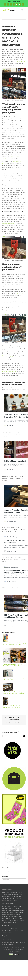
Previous (17, 21)
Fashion (5, 931)
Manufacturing (19, 912)
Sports (16, 931)
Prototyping (15, 910)
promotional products (9, 371)
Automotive (5, 929)
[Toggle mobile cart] (22, 10)
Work (11, 903)
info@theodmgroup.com (14, 1)
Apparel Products (8, 898)
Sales (16, 942)
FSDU (20, 918)
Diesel (23, 51)
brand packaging (7, 356)
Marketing (22, 942)
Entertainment (20, 929)
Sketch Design (6, 906)
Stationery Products (15, 896)
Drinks (13, 929)
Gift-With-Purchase (15, 916)
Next (23, 21)
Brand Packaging (7, 920)
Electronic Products (9, 894)
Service (10, 933)
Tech (20, 931)
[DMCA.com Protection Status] (14, 954)
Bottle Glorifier (19, 920)
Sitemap (20, 949)
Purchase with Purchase (10, 918)
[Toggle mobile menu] (25, 10)
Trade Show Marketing (9, 922)
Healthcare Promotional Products (12, 892)
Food (10, 931)
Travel (4, 933)
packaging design (19, 61)
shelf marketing (21, 293)
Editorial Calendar (8, 939)
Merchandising (8, 944)
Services (5, 903)
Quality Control (7, 914)
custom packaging (8, 223)
